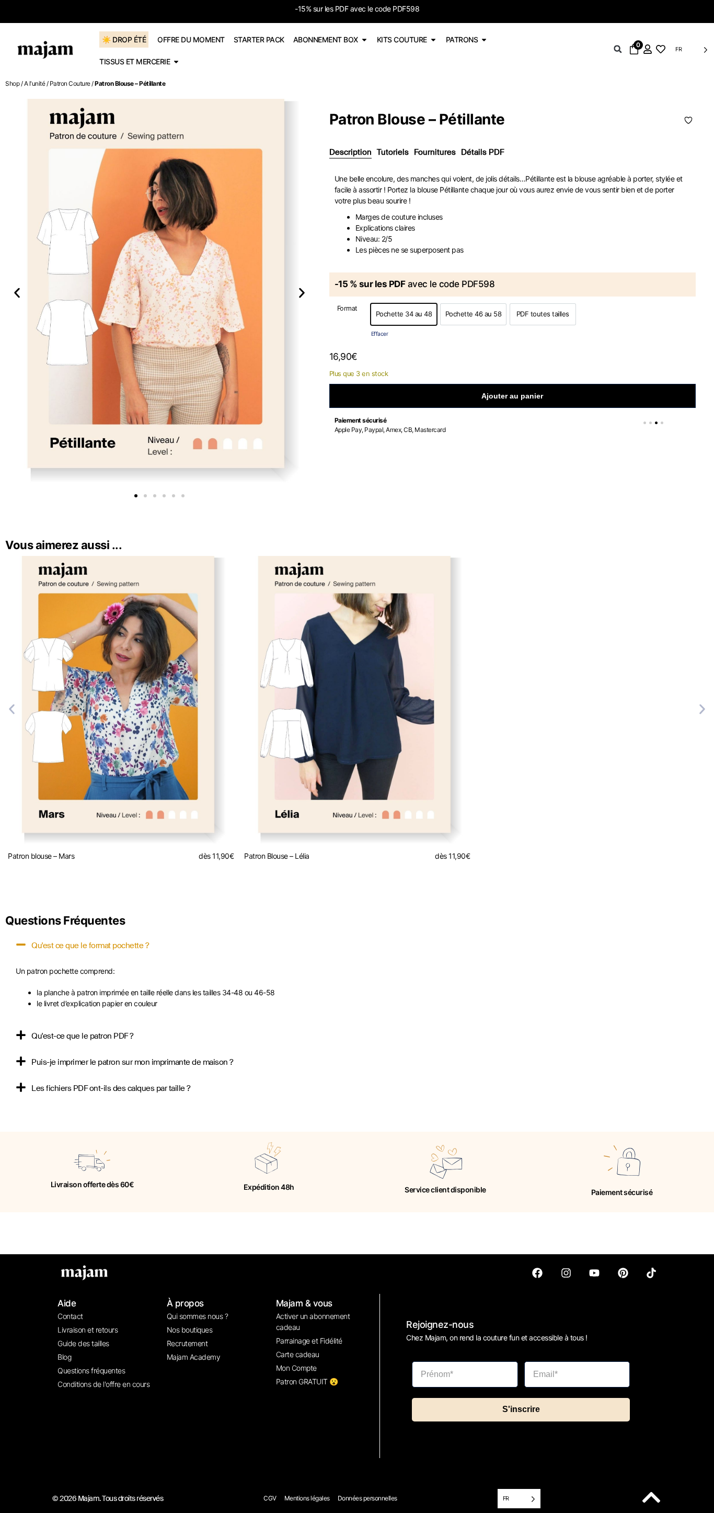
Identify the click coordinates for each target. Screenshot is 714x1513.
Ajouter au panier (512, 396)
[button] (618, 49)
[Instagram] (566, 1272)
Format (347, 308)
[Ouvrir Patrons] (484, 39)
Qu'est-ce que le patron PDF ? (82, 1036)
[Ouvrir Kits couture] (433, 39)
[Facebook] (537, 1272)
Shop (12, 83)
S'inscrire (521, 1409)
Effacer (379, 334)
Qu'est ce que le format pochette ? (89, 945)
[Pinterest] (623, 1272)
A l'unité (34, 83)
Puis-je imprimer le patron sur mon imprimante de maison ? (132, 1062)
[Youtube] (594, 1272)
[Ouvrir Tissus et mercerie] (176, 61)
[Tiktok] (651, 1272)
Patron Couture (70, 83)
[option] (403, 314)
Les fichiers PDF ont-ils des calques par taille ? (110, 1088)
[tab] (350, 152)
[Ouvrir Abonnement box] (364, 39)
